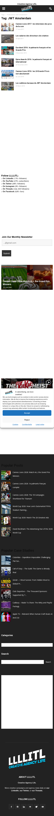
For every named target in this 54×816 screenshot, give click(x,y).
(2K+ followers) (15, 186)
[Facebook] (11, 806)
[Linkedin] (23, 806)
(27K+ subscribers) (16, 181)
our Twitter (24, 790)
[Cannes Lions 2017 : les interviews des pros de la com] (7, 27)
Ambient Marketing (10, 278)
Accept (27, 413)
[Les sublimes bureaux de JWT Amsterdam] (7, 86)
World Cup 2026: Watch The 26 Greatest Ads (31, 517)
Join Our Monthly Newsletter (17, 236)
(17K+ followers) (15, 178)
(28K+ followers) (14, 183)
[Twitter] (36, 806)
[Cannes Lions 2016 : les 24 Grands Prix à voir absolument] (7, 74)
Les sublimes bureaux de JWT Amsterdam (33, 83)
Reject (27, 419)
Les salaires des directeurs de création (32, 36)
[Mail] (30, 806)
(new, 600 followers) (16, 189)
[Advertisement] (20, 133)
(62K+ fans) (13, 191)
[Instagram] (17, 806)
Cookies (15, 424)
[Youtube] (42, 806)
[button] (50, 8)
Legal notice (40, 424)
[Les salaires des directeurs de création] (7, 38)
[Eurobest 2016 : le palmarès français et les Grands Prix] (7, 50)
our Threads (37, 790)
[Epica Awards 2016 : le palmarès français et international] (7, 62)
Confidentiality (27, 424)
